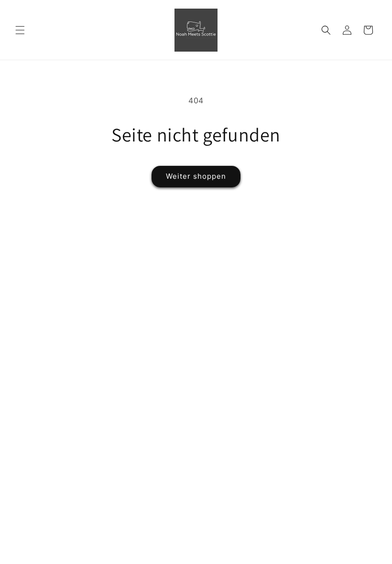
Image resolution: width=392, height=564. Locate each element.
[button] (20, 30)
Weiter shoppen (196, 176)
